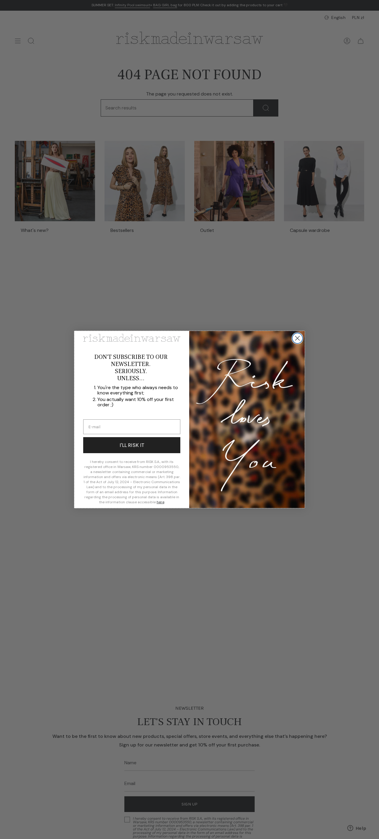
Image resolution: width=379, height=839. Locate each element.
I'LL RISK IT (132, 445)
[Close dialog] (297, 338)
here (160, 502)
